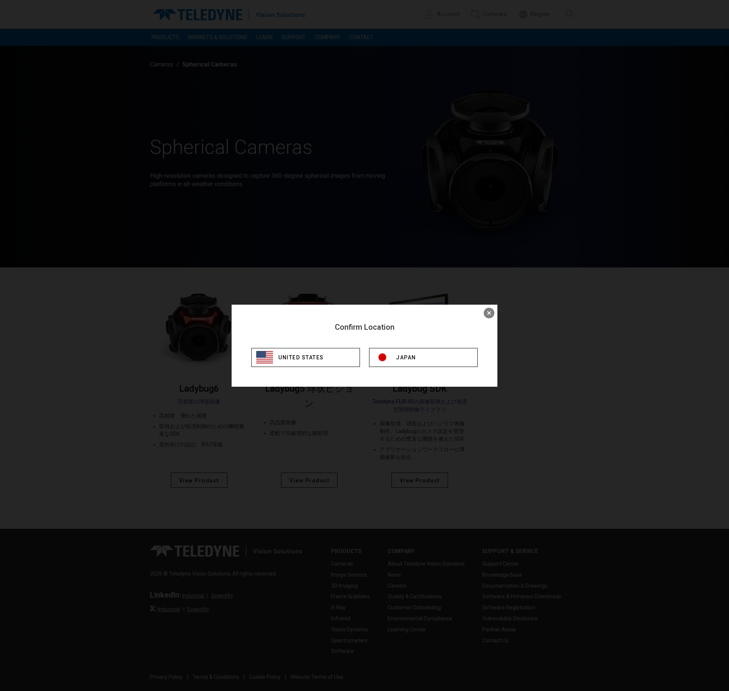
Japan (406, 357)
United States (301, 357)
